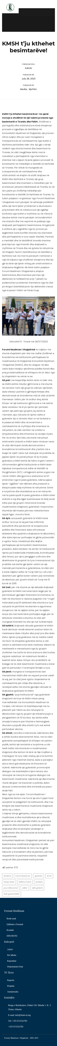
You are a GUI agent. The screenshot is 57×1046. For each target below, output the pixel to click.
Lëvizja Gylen (9, 882)
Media (23, 89)
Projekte (10, 986)
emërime (7, 876)
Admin (28, 68)
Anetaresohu (12, 992)
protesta (39, 882)
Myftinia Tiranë (25, 882)
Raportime (11, 961)
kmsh (49, 876)
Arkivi (10, 949)
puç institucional (11, 888)
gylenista (38, 876)
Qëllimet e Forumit (15, 924)
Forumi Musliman (22, 876)
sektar (24, 888)
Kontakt (10, 930)
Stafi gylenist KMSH (12, 894)
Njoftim (33, 89)
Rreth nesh (11, 918)
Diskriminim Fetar (15, 966)
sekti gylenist (37, 888)
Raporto (10, 980)
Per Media (11, 955)
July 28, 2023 (28, 78)
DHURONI (12, 936)
